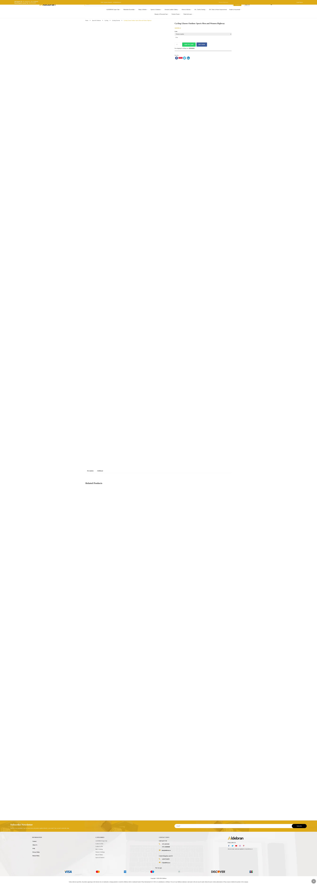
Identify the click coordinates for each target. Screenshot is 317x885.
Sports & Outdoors (156, 9)
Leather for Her (99, 846)
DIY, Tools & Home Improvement (218, 9)
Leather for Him (99, 843)
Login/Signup (299, 2)
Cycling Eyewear (116, 20)
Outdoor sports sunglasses (139, 719)
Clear (176, 37)
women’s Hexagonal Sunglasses (94, 655)
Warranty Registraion (223, 2)
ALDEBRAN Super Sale (112, 9)
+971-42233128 (26, 1)
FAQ (34, 848)
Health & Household (234, 9)
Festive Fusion (176, 14)
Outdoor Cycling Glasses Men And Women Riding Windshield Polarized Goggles (118, 801)
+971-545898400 (34, 1)
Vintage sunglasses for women (159, 555)
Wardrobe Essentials (129, 9)
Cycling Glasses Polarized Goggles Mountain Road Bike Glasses (118, 637)
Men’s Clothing (99, 849)
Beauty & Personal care (161, 14)
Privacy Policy (36, 852)
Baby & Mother (143, 9)
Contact (34, 841)
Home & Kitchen (186, 9)
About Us (35, 845)
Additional (100, 471)
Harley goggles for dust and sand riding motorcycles (201, 706)
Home (86, 20)
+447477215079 (32, 3)
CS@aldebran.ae (166, 862)
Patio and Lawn (188, 14)
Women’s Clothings (100, 852)
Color (176, 31)
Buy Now (202, 44)
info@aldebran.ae (166, 850)
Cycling (106, 20)
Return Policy (36, 855)
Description (90, 471)
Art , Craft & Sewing (199, 9)
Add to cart (189, 44)
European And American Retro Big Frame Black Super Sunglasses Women (104, 522)
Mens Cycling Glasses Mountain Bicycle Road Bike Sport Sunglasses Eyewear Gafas (187, 637)
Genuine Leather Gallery (171, 9)
